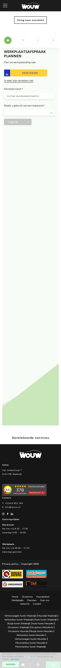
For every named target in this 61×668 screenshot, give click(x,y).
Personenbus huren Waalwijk (30, 646)
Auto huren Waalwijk (46, 619)
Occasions (27, 596)
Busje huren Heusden (41, 631)
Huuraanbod (42, 596)
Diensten (31, 600)
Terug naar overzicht (30, 20)
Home (15, 596)
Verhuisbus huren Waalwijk (18, 619)
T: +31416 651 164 (12, 503)
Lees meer (15, 659)
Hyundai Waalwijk (47, 615)
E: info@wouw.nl (11, 507)
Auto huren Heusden (43, 623)
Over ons (44, 600)
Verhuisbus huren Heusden (30, 635)
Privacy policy (10, 564)
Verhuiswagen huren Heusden (30, 639)
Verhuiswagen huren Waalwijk (20, 615)
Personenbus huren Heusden (30, 643)
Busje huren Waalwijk (18, 623)
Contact (37, 604)
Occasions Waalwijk (18, 627)
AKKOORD (10, 664)
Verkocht (24, 604)
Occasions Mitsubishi (42, 627)
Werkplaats (18, 600)
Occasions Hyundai (18, 631)
